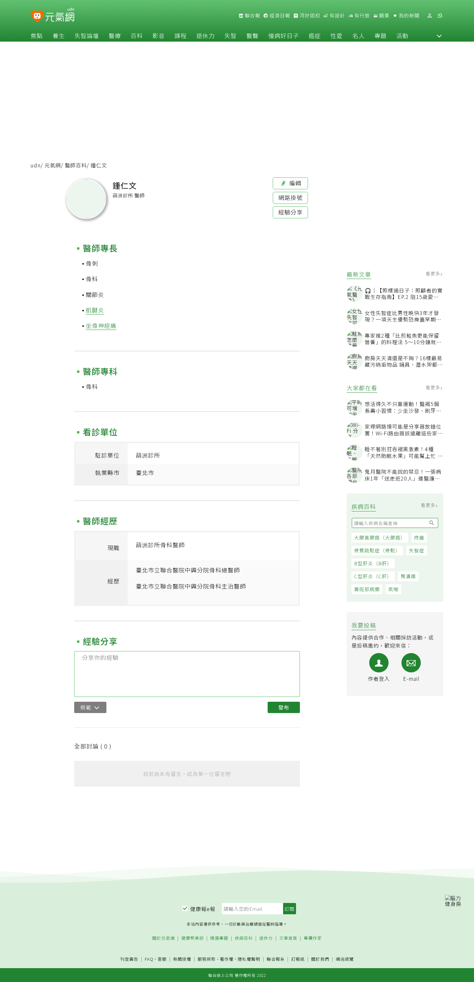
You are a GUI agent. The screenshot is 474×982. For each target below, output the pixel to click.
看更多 (433, 273)
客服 (162, 959)
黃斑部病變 (367, 589)
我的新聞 (409, 15)
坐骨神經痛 (101, 325)
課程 (180, 35)
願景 (384, 15)
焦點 (37, 35)
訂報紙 (298, 959)
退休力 (205, 35)
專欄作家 (313, 938)
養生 (59, 35)
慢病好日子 (283, 35)
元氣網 (52, 165)
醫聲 (252, 35)
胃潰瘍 (408, 576)
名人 (358, 35)
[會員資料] (429, 15)
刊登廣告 (129, 959)
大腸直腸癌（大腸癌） (380, 537)
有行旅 (361, 15)
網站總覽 (345, 959)
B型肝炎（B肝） (373, 563)
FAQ (149, 959)
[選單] (440, 15)
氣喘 (393, 589)
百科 (137, 35)
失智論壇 (86, 35)
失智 (230, 35)
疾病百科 (244, 938)
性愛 (337, 35)
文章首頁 (288, 938)
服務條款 (207, 959)
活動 (402, 35)
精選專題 (219, 938)
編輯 (294, 183)
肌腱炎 (95, 310)
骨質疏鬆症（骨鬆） (377, 550)
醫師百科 (76, 165)
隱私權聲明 (249, 959)
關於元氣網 (163, 938)
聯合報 (251, 15)
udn (36, 165)
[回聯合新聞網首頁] (37, 16)
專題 (380, 35)
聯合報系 (276, 959)
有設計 (336, 15)
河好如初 (309, 15)
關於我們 (320, 959)
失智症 (416, 550)
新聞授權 (182, 959)
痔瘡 (419, 537)
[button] (439, 35)
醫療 (115, 35)
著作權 (226, 959)
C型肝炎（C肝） (373, 576)
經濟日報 (279, 15)
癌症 (315, 35)
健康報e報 (202, 909)
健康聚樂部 (192, 938)
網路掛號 (290, 197)
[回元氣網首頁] (59, 15)
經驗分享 (290, 212)
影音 (159, 35)
